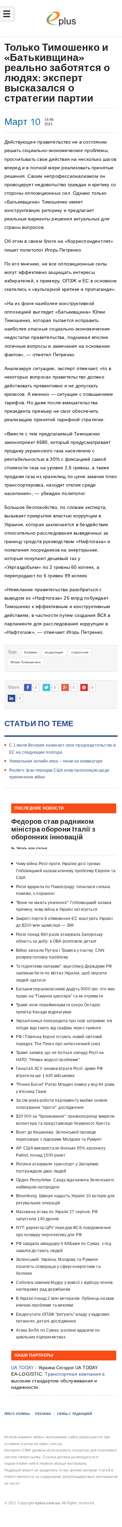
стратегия (79, 652)
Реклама (43, 1414)
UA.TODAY (22, 1367)
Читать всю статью (32, 848)
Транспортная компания (73, 1374)
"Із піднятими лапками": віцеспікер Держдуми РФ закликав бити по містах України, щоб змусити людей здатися (64, 973)
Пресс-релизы (17, 1414)
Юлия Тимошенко (26, 662)
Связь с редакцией (74, 1414)
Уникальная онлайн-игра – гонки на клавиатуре (56, 761)
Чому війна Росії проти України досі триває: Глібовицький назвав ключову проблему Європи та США (66, 870)
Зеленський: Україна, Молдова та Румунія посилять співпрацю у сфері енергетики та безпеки (58, 1266)
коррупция (54, 652)
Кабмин (30, 652)
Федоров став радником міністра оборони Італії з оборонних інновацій (53, 829)
